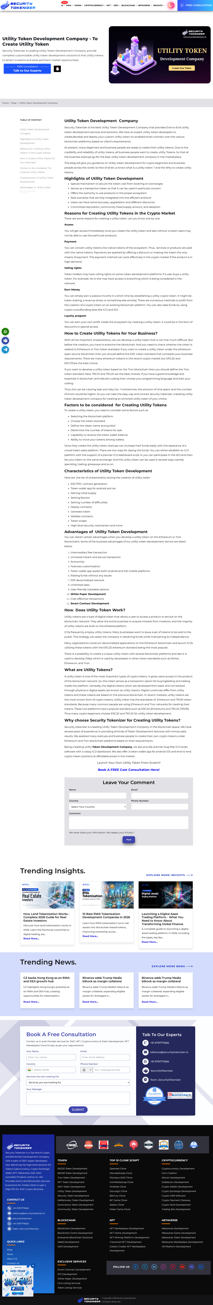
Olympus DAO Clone (121, 1177)
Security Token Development (73, 1195)
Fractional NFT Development (126, 1242)
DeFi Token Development (71, 1186)
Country (73, 800)
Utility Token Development (72, 1191)
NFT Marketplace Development (127, 1228)
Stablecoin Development (175, 1182)
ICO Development (67, 1274)
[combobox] (30, 1070)
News (10, 1254)
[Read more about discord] (192, 1266)
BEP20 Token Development (72, 1173)
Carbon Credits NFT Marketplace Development (127, 1248)
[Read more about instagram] (164, 1266)
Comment (75, 813)
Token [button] (78, 5)
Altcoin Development (173, 1177)
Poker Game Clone (120, 1209)
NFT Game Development (123, 1233)
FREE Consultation (199, 5)
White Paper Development (88, 594)
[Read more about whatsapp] (5, 331)
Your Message (34, 1089)
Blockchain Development (71, 1228)
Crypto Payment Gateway (176, 1200)
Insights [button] (158, 5)
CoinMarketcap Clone (121, 1182)
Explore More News (169, 966)
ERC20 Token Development (72, 1168)
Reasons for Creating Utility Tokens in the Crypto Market (35, 150)
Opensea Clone (118, 1168)
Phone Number (140, 800)
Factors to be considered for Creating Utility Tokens (35, 170)
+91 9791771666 (20, 1208)
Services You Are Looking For (42, 1076)
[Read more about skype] (5, 340)
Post (128, 839)
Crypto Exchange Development (179, 1191)
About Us (12, 1258)
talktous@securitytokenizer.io (28, 1213)
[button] (171, 5)
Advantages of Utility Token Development (35, 189)
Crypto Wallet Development (177, 1186)
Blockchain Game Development (75, 1233)
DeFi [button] (116, 5)
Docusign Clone (118, 1191)
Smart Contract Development (90, 603)
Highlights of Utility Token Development (34, 141)
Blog (14, 103)
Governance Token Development (75, 1204)
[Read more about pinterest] (173, 1266)
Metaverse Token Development (179, 1237)
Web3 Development (68, 1242)
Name (72, 789)
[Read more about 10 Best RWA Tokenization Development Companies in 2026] (106, 895)
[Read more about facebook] (136, 1266)
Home (5, 103)
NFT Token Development (71, 1182)
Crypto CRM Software (174, 1195)
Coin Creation (169, 1173)
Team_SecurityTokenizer (25, 1228)
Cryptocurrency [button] (94, 5)
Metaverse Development (175, 1228)
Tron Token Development (71, 1177)
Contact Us (13, 1263)
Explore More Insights (166, 875)
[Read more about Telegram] (5, 349)
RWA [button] (69, 5)
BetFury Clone (117, 1195)
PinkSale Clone (118, 1186)
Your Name (32, 1051)
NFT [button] (109, 5)
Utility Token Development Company (35, 131)
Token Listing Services (70, 1287)
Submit (78, 1110)
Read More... (31, 938)
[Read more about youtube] (182, 1266)
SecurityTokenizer (22, 1218)
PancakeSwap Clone (121, 1173)
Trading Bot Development (176, 1209)
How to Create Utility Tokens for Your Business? (37, 160)
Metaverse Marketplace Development (182, 1242)
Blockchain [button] (128, 5)
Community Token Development (75, 1209)
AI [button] (62, 5)
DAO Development (68, 1246)
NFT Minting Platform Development (129, 1237)
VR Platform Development (176, 1246)
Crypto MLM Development (176, 1204)
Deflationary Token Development (76, 1200)
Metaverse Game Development (179, 1233)
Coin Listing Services (69, 1283)
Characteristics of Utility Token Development (36, 179)
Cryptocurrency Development (178, 1168)
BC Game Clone (118, 1200)
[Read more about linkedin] (154, 1266)
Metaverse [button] (144, 5)
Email (134, 789)
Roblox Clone (117, 1204)
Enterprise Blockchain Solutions (75, 1237)
